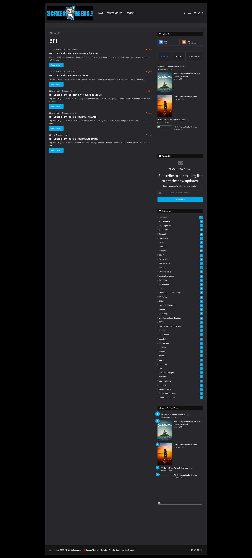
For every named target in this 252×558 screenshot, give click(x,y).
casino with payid (166, 372)
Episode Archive (114, 13)
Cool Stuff (163, 230)
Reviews (131, 13)
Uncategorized (165, 226)
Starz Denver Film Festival (170, 293)
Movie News (164, 238)
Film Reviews (164, 221)
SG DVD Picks (165, 272)
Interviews (163, 247)
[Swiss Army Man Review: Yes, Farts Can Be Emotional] (165, 83)
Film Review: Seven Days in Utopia (171, 66)
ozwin (161, 360)
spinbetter (163, 385)
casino (162, 268)
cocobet (162, 339)
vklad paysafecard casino (170, 318)
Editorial (162, 234)
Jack (53, 135)
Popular (164, 56)
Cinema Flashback (167, 398)
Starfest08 (163, 259)
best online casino (166, 276)
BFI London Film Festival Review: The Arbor (73, 116)
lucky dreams (164, 335)
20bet (161, 301)
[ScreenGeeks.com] (70, 13)
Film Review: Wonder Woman (185, 96)
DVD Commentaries (167, 393)
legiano (162, 289)
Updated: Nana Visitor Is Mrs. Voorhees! (173, 119)
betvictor (163, 351)
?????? (162, 322)
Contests (163, 280)
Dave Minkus (56, 50)
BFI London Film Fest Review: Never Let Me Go (75, 94)
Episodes (163, 217)
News (161, 242)
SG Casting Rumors (167, 305)
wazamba (163, 314)
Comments (194, 56)
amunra (162, 356)
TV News (163, 297)
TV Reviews (164, 284)
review (162, 310)
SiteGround (129, 550)
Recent (178, 56)
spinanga (163, 364)
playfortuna (164, 343)
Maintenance (164, 263)
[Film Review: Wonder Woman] (165, 106)
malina (162, 368)
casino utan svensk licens (170, 326)
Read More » (56, 65)
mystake (162, 377)
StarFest (162, 255)
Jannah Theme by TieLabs (96, 550)
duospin (162, 347)
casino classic (165, 381)
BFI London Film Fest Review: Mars (68, 75)
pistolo (162, 331)
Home (100, 13)
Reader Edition (165, 389)
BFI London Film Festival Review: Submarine (73, 53)
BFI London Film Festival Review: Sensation (73, 138)
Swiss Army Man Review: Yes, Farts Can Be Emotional (188, 75)
